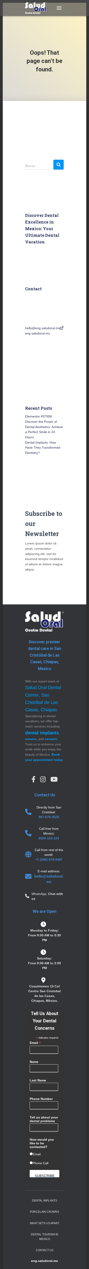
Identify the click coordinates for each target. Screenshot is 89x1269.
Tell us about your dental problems (44, 1119)
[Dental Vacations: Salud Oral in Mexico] (37, 8)
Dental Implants (44, 1200)
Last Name (38, 1080)
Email (35, 1043)
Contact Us (44, 1250)
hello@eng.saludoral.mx (42, 328)
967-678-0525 (49, 817)
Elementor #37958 (38, 416)
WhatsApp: (39, 894)
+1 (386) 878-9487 (49, 859)
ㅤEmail (37, 1154)
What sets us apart (44, 1223)
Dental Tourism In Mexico (44, 1236)
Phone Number (41, 1099)
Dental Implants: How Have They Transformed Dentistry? (42, 448)
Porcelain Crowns (44, 1211)
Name (34, 1062)
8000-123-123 (49, 838)
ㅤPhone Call (40, 1163)
